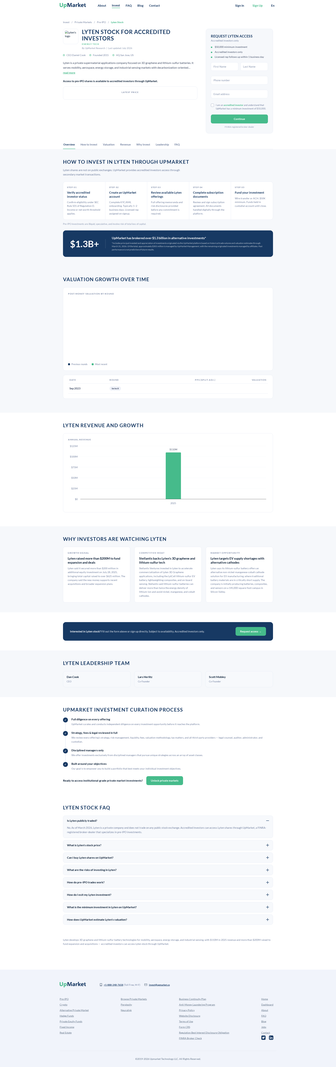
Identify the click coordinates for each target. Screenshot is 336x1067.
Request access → (250, 631)
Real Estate (66, 1032)
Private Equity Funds (71, 1021)
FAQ (129, 5)
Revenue (125, 144)
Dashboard (267, 1004)
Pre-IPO (101, 22)
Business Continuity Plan (192, 998)
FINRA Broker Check (190, 1038)
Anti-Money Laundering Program (197, 1004)
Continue (239, 118)
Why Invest (143, 144)
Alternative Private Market (74, 1010)
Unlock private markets (164, 780)
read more (69, 72)
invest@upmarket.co (159, 984)
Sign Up (258, 5)
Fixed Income (67, 1027)
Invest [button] (116, 5)
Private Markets (83, 22)
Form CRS (184, 1027)
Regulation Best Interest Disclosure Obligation (204, 1032)
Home (264, 998)
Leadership (162, 144)
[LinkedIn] (271, 1037)
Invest (66, 22)
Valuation (109, 144)
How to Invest (88, 144)
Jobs (263, 1027)
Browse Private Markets (134, 998)
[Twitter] (263, 1037)
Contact (154, 5)
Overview (69, 144)
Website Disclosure (189, 1015)
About (102, 5)
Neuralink (126, 1010)
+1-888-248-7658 (113, 984)
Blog (140, 5)
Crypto (63, 1004)
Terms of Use (186, 1021)
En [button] (273, 5)
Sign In (239, 5)
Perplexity (126, 1004)
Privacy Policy (187, 1010)
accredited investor (233, 105)
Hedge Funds (67, 1015)
